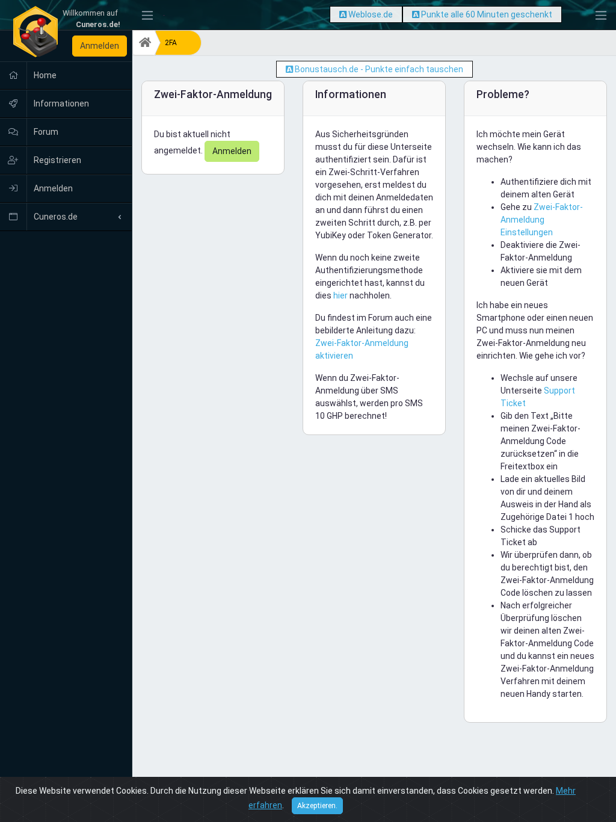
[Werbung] (342, 14)
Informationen (60, 103)
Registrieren (56, 160)
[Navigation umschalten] (147, 15)
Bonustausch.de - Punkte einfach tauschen (379, 69)
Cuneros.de (55, 216)
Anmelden (99, 46)
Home (44, 75)
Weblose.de (370, 14)
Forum (45, 132)
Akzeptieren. (317, 806)
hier (340, 295)
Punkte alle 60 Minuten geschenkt (486, 14)
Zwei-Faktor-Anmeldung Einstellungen (541, 219)
